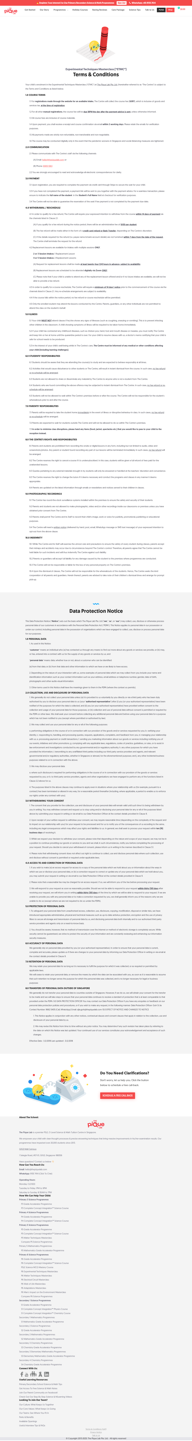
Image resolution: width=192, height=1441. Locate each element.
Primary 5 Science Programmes (34, 1225)
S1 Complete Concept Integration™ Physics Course (44, 1309)
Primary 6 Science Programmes (34, 1255)
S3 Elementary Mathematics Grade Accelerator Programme (48, 1356)
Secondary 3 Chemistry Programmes (36, 1343)
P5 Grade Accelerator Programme (36, 1230)
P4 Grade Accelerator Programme (36, 1217)
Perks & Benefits (26, 1417)
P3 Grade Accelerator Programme (36, 1204)
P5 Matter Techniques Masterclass (36, 1238)
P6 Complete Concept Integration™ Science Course (45, 1263)
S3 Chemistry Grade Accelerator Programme (41, 1348)
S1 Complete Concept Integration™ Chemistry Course (45, 1313)
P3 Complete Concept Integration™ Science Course (45, 1208)
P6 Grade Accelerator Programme (36, 1259)
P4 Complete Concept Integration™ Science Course (45, 1221)
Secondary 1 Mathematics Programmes (37, 1318)
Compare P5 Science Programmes (36, 1242)
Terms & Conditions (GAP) (96, 1429)
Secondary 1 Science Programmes (35, 1301)
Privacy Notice (96, 1432)
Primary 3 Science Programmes (34, 1200)
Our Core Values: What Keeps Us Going (37, 1409)
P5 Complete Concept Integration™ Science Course (45, 1234)
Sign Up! (122, 3)
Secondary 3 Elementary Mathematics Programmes (42, 1352)
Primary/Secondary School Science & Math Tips (40, 1384)
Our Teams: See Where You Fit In (34, 1413)
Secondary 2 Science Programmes (34, 1326)
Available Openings (28, 1422)
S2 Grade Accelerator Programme (36, 1331)
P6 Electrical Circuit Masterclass (35, 1280)
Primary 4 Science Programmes (34, 1213)
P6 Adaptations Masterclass (33, 1288)
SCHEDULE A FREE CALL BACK (118, 1095)
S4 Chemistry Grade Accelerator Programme (41, 1365)
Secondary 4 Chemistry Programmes (36, 1360)
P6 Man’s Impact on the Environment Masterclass (43, 1292)
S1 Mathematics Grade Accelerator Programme (42, 1322)
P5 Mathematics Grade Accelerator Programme (42, 1251)
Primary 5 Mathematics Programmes (35, 1246)
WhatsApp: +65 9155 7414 (144, 3)
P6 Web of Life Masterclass (33, 1284)
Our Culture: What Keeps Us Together (36, 1405)
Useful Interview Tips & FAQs (32, 1426)
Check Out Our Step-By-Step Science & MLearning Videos (45, 1397)
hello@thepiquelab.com (53, 160)
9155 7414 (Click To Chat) (41, 1174)
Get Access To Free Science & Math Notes (38, 1389)
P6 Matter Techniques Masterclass (36, 1276)
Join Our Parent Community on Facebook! (38, 1393)
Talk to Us (96, 1436)
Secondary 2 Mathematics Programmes (37, 1335)
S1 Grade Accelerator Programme (36, 1305)
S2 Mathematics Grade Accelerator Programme (42, 1339)
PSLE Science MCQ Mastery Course (37, 1268)
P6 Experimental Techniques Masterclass (39, 1272)
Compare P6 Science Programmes (37, 1297)
